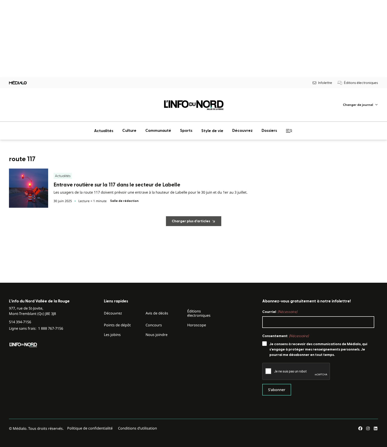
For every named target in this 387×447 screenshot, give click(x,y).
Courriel (279, 312)
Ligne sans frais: (36, 328)
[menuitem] (360, 105)
